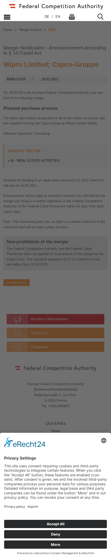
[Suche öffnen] (102, 17)
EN (58, 17)
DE (47, 17)
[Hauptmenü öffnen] (19, 16)
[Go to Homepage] (55, 6)
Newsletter (72, 17)
